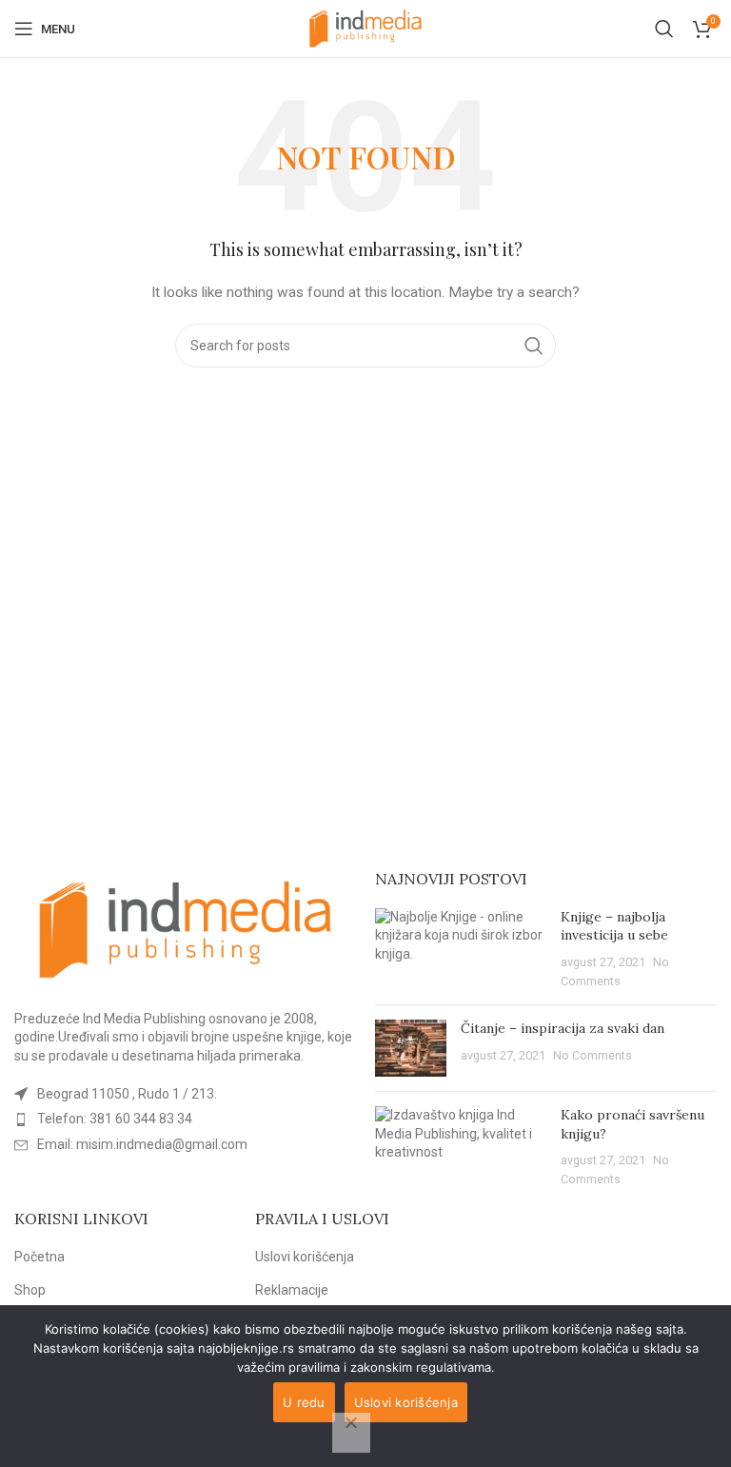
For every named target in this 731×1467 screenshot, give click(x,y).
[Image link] (185, 928)
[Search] (664, 29)
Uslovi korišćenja (304, 1256)
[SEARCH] (534, 345)
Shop (30, 1290)
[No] (351, 1433)
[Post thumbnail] (460, 949)
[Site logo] (365, 27)
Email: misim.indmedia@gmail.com (142, 1144)
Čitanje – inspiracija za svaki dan (562, 1028)
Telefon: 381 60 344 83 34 (114, 1118)
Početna (39, 1256)
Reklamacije (291, 1290)
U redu (304, 1402)
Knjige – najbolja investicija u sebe (614, 926)
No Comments (592, 1055)
